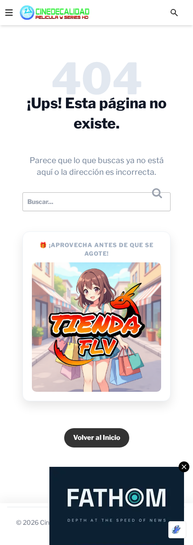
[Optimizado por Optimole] (177, 529)
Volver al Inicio (96, 438)
